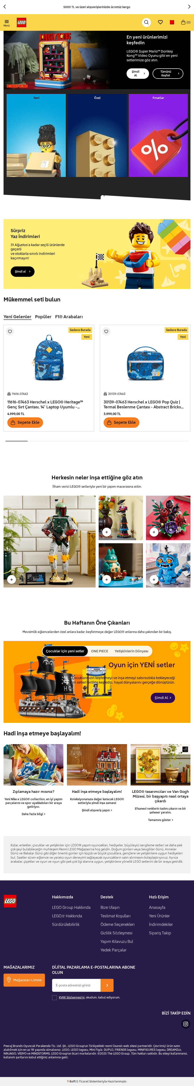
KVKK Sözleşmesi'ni (71, 997)
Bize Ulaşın (110, 907)
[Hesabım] (172, 22)
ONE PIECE (99, 651)
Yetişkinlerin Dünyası (131, 651)
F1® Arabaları (69, 316)
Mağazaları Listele (27, 980)
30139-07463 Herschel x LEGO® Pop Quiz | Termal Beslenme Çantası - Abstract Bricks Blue (142, 405)
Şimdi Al (135, 73)
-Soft (71, 1081)
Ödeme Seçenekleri (118, 924)
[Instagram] (185, 1024)
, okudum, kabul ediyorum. (89, 997)
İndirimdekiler (161, 924)
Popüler (43, 316)
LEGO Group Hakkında (71, 907)
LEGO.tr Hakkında (67, 916)
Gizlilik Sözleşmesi (116, 933)
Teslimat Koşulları (116, 916)
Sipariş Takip (160, 933)
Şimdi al (20, 271)
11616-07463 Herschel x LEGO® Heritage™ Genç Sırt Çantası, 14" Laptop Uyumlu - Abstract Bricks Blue (45, 405)
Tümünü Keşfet (165, 73)
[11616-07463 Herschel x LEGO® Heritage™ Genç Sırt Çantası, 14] (49, 356)
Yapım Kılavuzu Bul (117, 941)
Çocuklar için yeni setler (65, 651)
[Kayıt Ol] (107, 985)
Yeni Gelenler (17, 316)
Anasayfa (157, 907)
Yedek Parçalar (114, 950)
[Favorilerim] (160, 22)
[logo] (21, 22)
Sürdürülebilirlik (65, 924)
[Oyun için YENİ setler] (97, 682)
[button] (6, 7)
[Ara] (146, 22)
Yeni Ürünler (159, 916)
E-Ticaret (82, 1081)
